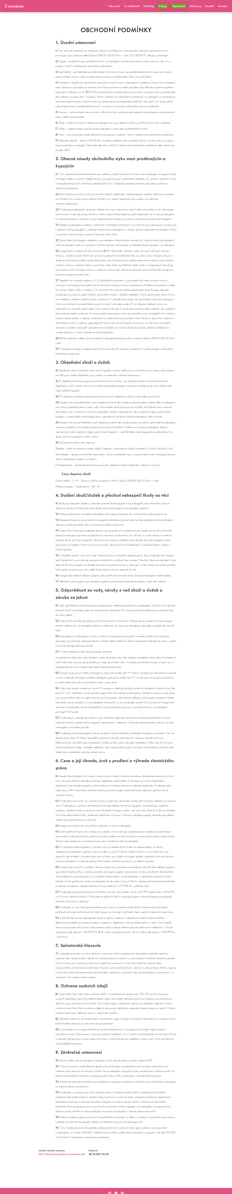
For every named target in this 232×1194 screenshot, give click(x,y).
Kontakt (209, 6)
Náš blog (149, 6)
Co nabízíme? (132, 6)
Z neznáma (14, 6)
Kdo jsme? (114, 6)
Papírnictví (179, 6)
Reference (195, 6)
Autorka (222, 6)
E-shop (163, 6)
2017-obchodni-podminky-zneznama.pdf (62, 1154)
